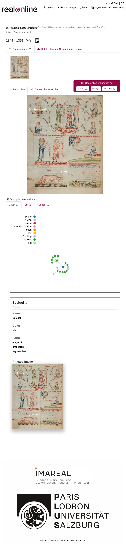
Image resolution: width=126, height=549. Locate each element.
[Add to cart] (28, 41)
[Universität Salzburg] (63, 511)
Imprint (43, 540)
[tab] (20, 49)
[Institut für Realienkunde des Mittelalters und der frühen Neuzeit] (63, 475)
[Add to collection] (37, 41)
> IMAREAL (112, 3)
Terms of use (67, 540)
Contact (54, 540)
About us (80, 540)
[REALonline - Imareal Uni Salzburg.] (21, 7)
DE (122, 3)
